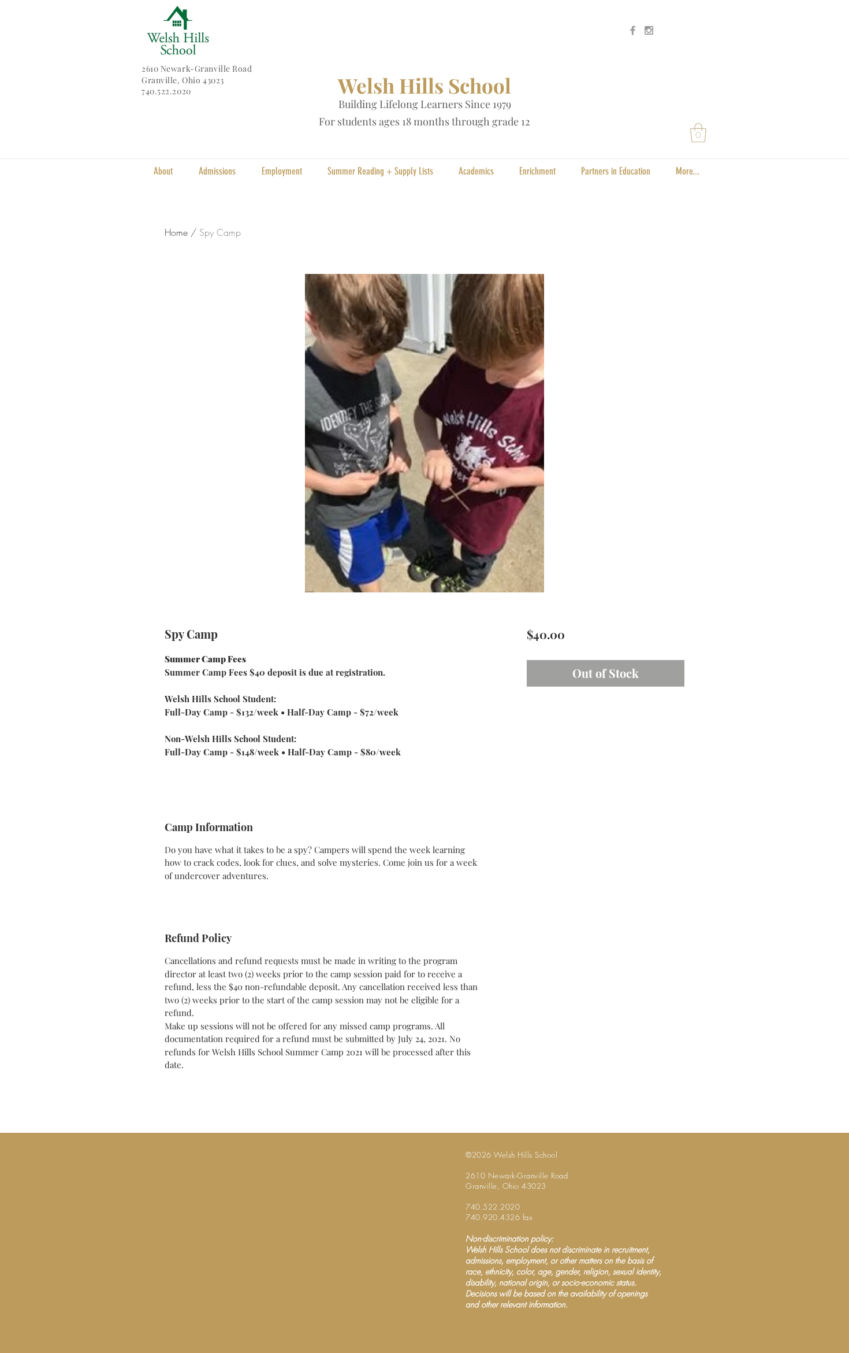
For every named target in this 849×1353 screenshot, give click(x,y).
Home (176, 232)
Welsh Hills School (424, 85)
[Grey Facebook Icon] (633, 30)
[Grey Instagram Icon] (649, 30)
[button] (698, 132)
